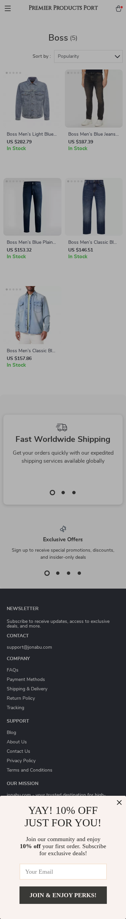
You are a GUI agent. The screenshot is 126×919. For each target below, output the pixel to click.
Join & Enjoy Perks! (63, 895)
